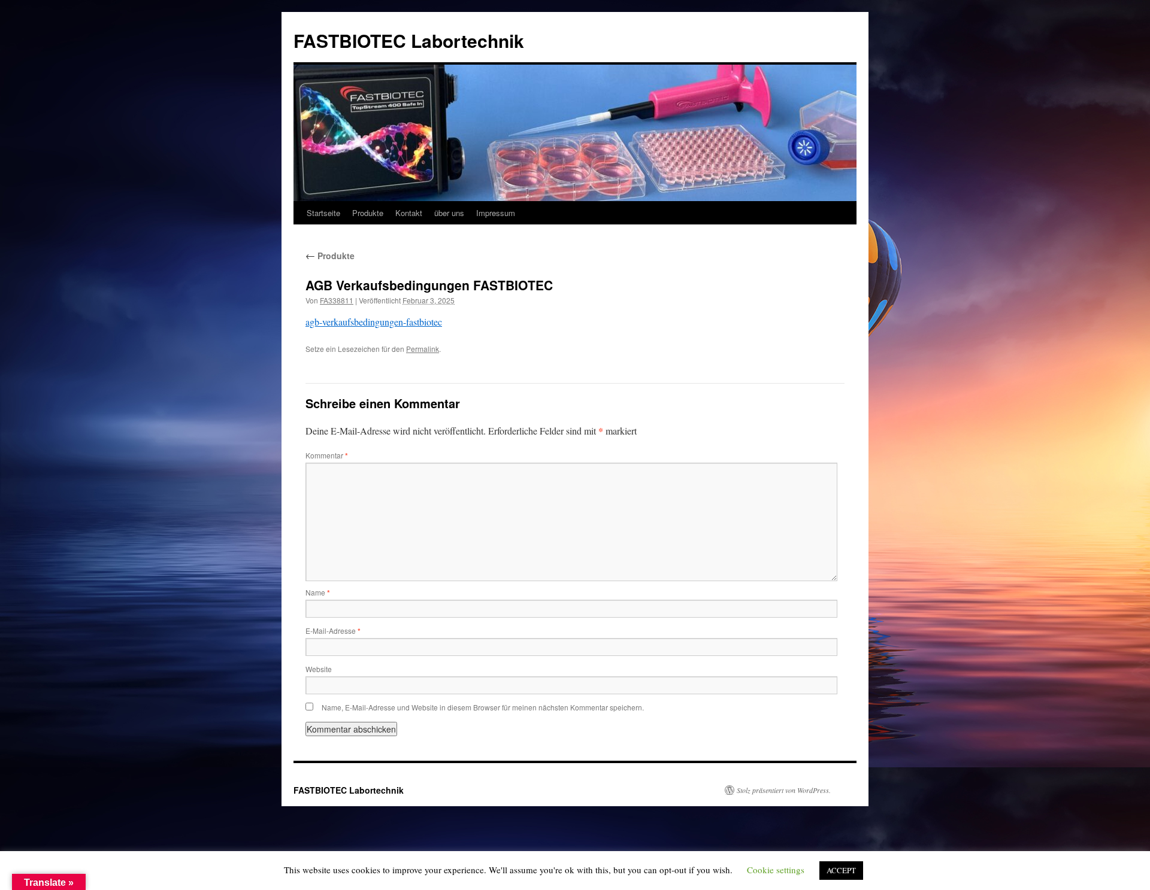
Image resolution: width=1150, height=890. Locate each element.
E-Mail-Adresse (333, 630)
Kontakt (408, 212)
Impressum (495, 212)
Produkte (367, 212)
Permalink (422, 349)
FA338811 (336, 300)
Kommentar (326, 455)
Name (317, 592)
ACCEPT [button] (841, 870)
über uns (449, 212)
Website (318, 669)
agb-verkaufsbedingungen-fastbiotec (373, 321)
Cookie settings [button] (775, 870)
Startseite (323, 212)
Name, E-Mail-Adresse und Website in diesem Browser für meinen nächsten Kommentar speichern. (483, 707)
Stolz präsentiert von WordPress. (784, 790)
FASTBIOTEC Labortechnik (408, 40)
